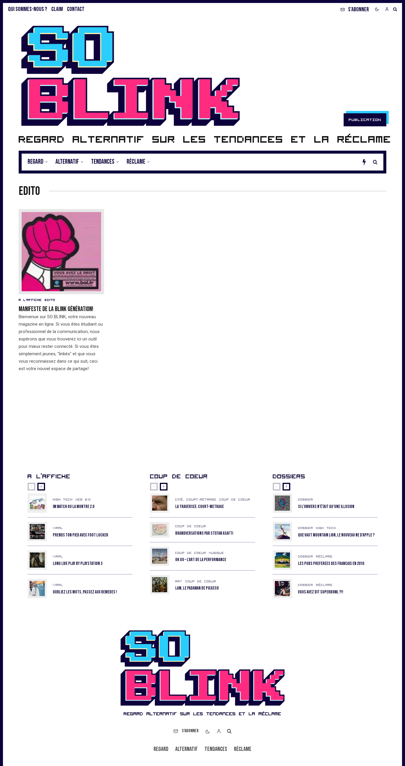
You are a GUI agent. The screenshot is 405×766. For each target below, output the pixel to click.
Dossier (305, 499)
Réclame (136, 162)
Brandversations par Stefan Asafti (204, 533)
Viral (58, 528)
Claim (57, 9)
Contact (75, 9)
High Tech (63, 499)
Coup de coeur (234, 499)
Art (178, 581)
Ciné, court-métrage (195, 499)
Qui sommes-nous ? (27, 9)
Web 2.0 (83, 499)
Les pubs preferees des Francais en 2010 (331, 563)
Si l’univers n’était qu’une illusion (326, 506)
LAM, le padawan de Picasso (197, 588)
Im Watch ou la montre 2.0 (73, 506)
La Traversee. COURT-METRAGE (199, 506)
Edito (50, 300)
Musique (216, 553)
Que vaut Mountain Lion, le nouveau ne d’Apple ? (336, 535)
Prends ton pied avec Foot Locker (80, 535)
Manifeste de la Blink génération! (56, 309)
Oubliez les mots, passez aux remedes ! (85, 592)
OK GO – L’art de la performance (200, 560)
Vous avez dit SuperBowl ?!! (320, 592)
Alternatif (67, 162)
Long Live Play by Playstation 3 (77, 563)
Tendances (102, 162)
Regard (35, 162)
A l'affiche (30, 300)
